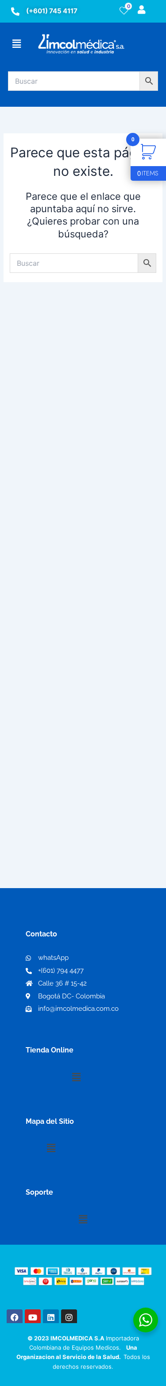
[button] (16, 43)
